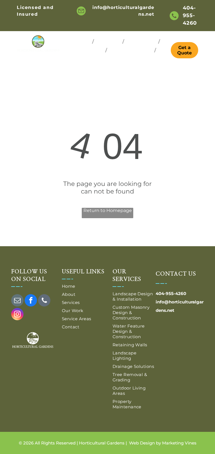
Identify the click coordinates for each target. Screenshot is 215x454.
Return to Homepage (107, 210)
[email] (17, 301)
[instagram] (17, 315)
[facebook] (31, 301)
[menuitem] (82, 41)
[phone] (44, 301)
